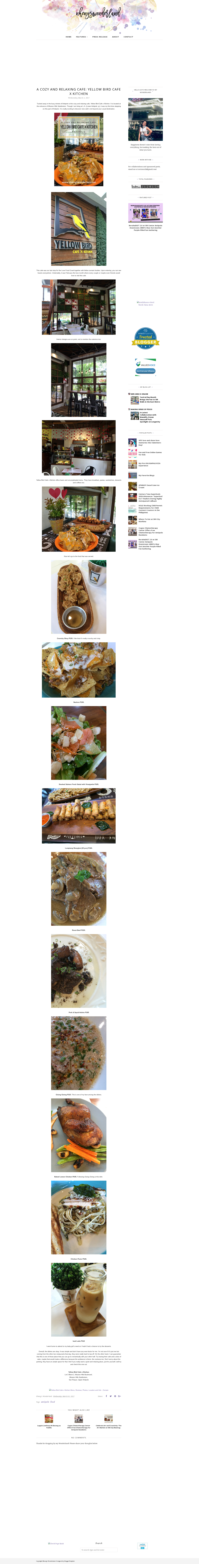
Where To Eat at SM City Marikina (149, 520)
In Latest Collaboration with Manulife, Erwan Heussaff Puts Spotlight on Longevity (150, 417)
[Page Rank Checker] (56, 1543)
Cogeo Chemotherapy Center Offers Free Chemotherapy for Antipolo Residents (151, 531)
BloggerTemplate (69, 1561)
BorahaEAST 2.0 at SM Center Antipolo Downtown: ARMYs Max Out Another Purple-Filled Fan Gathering (145, 227)
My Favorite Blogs (146, 475)
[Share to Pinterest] (115, 1396)
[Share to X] (111, 1396)
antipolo (45, 1402)
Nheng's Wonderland (49, 1561)
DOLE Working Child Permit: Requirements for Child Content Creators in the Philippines (150, 509)
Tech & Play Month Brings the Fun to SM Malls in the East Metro (150, 399)
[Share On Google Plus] (119, 1396)
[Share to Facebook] (106, 1396)
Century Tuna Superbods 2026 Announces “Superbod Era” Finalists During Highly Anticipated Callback (150, 497)
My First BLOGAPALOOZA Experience (149, 464)
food (52, 1402)
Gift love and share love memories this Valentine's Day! (150, 442)
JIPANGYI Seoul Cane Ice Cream (149, 486)
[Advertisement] (99, 64)
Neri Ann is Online (139, 394)
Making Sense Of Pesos (141, 409)
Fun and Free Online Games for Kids (150, 453)
